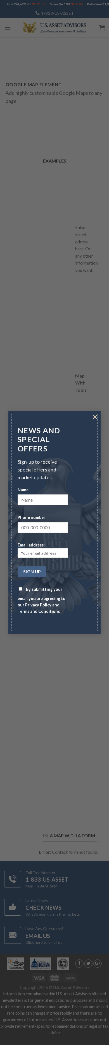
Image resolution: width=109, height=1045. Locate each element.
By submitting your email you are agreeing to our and (41, 600)
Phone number (31, 517)
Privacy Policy (38, 605)
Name (23, 489)
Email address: (31, 545)
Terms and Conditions (39, 611)
